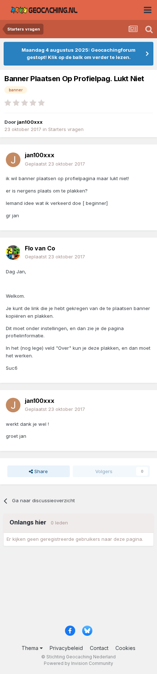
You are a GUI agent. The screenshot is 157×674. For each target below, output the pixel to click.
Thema (31, 648)
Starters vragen (66, 129)
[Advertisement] (78, 588)
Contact (99, 648)
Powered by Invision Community (78, 663)
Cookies (125, 648)
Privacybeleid (66, 648)
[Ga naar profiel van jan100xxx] (13, 159)
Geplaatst (55, 164)
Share (40, 471)
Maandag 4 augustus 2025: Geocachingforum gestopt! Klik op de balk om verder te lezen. (78, 53)
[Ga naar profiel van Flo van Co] (13, 252)
